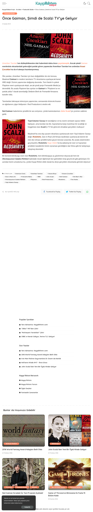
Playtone (34, 179)
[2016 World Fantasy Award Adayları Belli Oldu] (23, 431)
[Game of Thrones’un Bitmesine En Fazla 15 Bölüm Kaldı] (69, 474)
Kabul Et (27, 507)
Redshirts (62, 179)
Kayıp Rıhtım (26, 380)
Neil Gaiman (63, 176)
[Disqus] (46, 223)
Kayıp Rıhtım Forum (29, 384)
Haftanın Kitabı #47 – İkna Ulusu (34, 363)
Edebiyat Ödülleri (11, 443)
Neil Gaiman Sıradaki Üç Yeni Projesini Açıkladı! (22, 493)
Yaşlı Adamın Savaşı (12, 182)
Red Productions (47, 179)
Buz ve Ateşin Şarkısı (58, 487)
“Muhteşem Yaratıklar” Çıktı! (32, 333)
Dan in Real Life (11, 176)
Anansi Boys (52, 173)
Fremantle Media (26, 176)
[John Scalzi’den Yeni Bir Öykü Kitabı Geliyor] (69, 431)
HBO (39, 176)
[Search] (88, 3)
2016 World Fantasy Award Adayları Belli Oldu (39, 355)
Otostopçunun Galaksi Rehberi (15, 179)
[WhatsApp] (87, 192)
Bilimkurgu (55, 443)
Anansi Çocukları (67, 173)
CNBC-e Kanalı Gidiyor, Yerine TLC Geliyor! (38, 337)
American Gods (20, 173)
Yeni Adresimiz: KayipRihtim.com (34, 325)
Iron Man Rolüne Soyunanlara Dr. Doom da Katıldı (41, 359)
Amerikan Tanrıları (37, 173)
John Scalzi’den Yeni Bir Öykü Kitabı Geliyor (38, 367)
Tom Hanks (74, 179)
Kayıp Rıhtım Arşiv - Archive (11, 9)
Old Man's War (77, 176)
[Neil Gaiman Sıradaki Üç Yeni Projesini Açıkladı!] (23, 474)
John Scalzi (50, 176)
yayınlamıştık (63, 63)
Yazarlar (34, 487)
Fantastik (9, 487)
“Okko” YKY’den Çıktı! (29, 329)
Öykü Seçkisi (26, 388)
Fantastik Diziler (28, 9)
